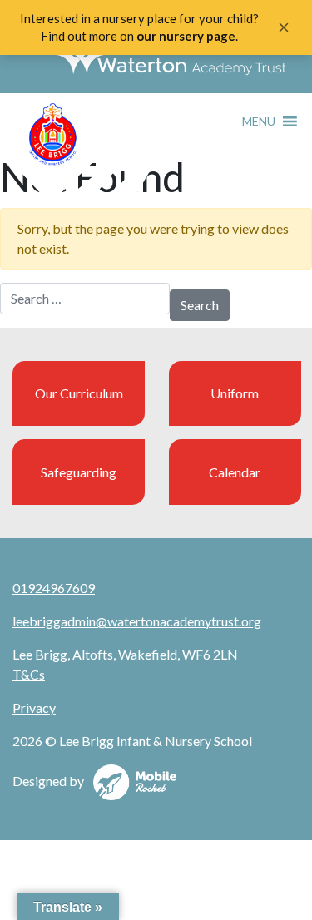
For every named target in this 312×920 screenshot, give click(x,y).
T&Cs (28, 674)
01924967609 (53, 588)
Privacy (34, 707)
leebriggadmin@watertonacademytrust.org (136, 621)
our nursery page (185, 35)
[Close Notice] (283, 27)
